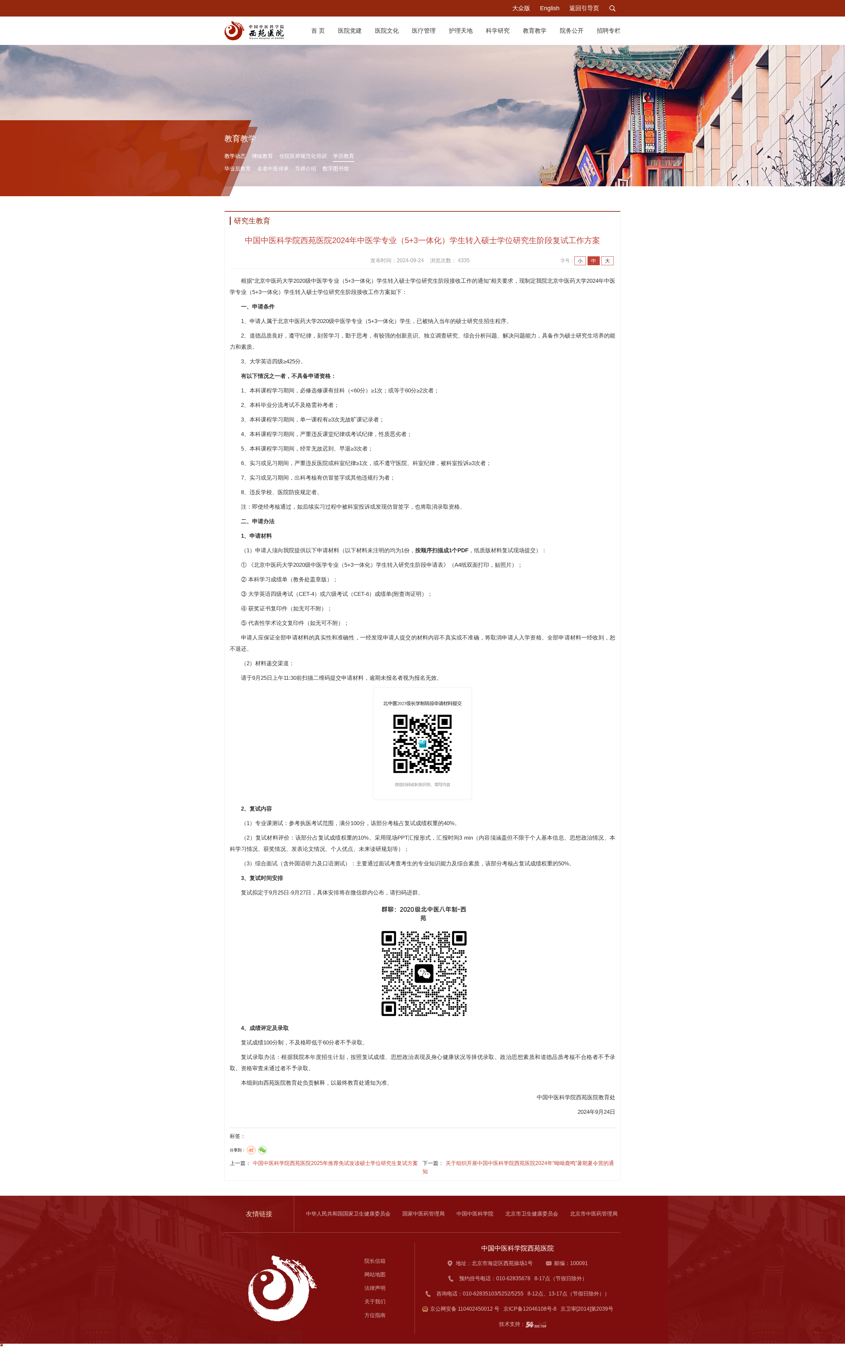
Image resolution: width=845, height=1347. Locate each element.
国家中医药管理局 (423, 1214)
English (549, 8)
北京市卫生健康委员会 (531, 1214)
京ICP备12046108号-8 (531, 1309)
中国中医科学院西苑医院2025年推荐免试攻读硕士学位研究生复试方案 (335, 1163)
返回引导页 (584, 8)
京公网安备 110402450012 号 (464, 1309)
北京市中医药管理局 (594, 1214)
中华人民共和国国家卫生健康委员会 (348, 1214)
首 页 (318, 30)
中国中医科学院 (474, 1214)
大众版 (521, 8)
